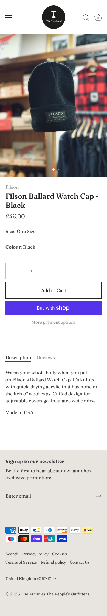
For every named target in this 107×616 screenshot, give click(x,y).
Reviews (46, 357)
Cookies (59, 553)
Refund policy (53, 562)
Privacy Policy (35, 553)
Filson (12, 187)
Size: (10, 231)
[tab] (21, 357)
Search (12, 553)
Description (18, 357)
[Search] (86, 18)
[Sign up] (99, 496)
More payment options (53, 322)
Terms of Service (21, 562)
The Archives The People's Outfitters (55, 594)
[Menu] (9, 18)
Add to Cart (53, 290)
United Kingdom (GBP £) (28, 578)
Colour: (13, 247)
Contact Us (80, 562)
